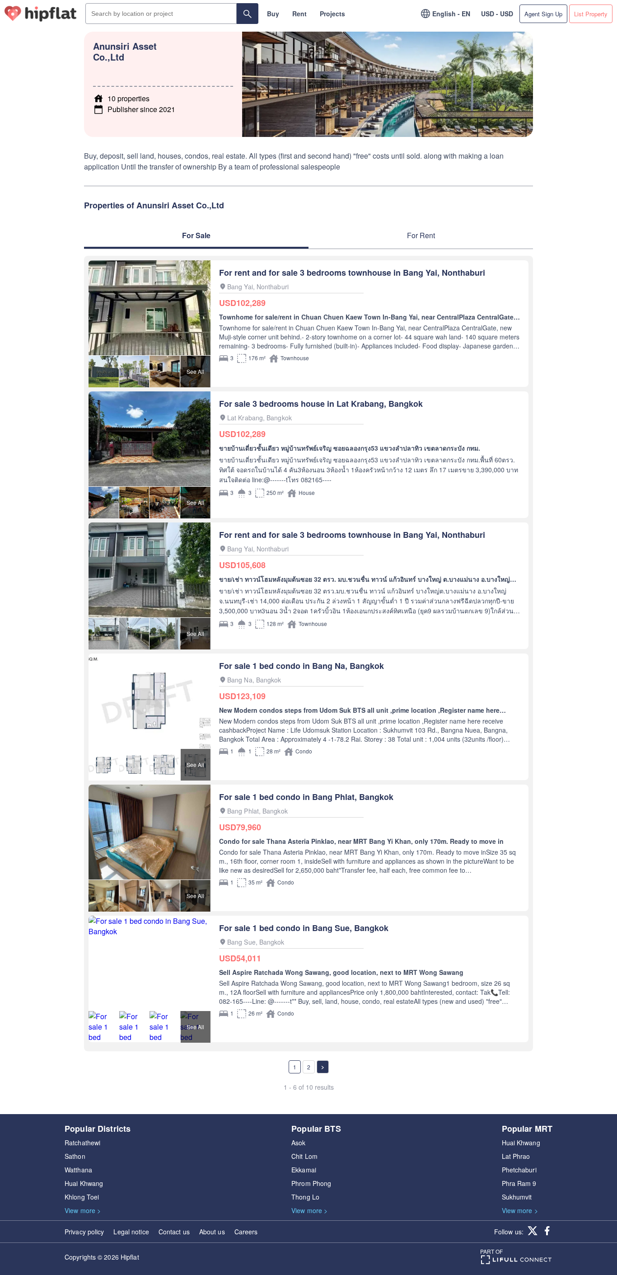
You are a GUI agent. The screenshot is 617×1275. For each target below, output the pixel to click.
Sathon (75, 1156)
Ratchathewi (82, 1142)
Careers (246, 1231)
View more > (83, 1210)
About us (212, 1231)
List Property (591, 13)
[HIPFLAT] (41, 14)
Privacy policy (84, 1231)
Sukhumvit (517, 1196)
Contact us (174, 1231)
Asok (298, 1142)
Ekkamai (303, 1169)
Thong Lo (305, 1196)
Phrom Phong (311, 1183)
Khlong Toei (82, 1196)
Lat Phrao (516, 1156)
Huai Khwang (84, 1183)
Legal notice (131, 1231)
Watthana (78, 1169)
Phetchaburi (519, 1169)
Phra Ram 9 (519, 1183)
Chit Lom (304, 1156)
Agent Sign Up (543, 13)
